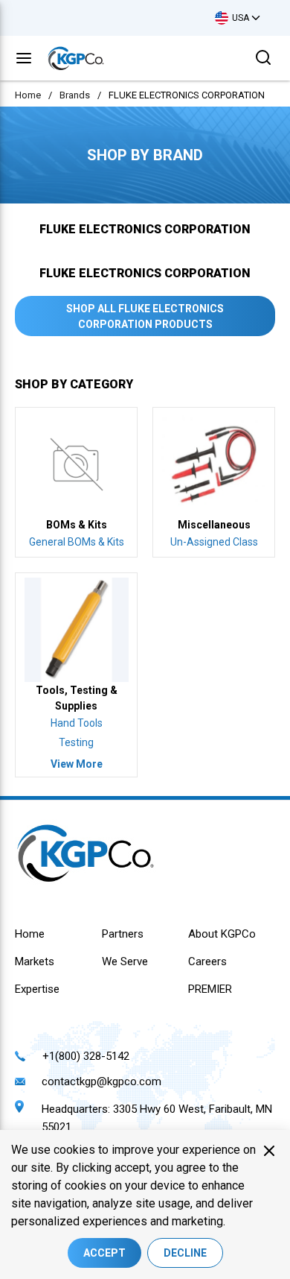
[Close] (269, 1151)
